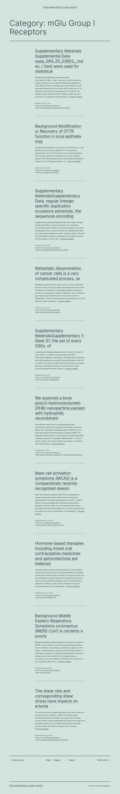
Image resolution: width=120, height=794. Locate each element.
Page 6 (72, 760)
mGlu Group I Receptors (52, 105)
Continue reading (75, 97)
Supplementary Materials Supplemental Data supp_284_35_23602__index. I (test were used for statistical (59, 61)
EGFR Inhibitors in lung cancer (60, 7)
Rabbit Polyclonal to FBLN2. (59, 250)
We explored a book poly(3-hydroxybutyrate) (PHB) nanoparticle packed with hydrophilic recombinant (60, 408)
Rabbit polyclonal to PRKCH (61, 108)
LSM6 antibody (54, 379)
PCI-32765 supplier (46, 108)
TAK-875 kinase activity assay (73, 455)
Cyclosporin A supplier (53, 312)
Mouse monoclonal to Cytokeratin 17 (51, 455)
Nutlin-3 (48, 672)
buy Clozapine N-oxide (47, 172)
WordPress (106, 786)
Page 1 (49, 760)
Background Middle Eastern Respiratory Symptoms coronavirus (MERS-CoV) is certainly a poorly (59, 625)
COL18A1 (42, 312)
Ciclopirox (43, 525)
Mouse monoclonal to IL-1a (55, 525)
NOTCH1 (42, 672)
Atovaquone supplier (46, 597)
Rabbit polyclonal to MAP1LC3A (58, 740)
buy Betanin (43, 740)
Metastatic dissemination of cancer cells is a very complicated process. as (58, 273)
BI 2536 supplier (45, 250)
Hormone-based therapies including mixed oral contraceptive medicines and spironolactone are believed (59, 553)
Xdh (55, 597)
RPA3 (56, 172)
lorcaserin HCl (44, 379)
